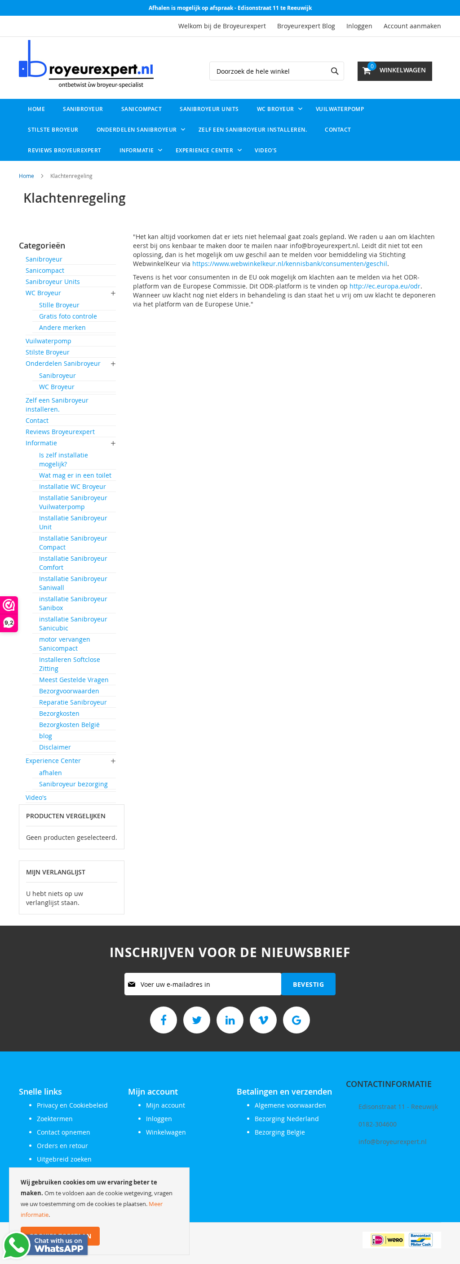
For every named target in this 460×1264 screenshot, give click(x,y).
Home (26, 175)
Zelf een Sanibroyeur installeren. (57, 404)
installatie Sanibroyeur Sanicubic (73, 623)
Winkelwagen (166, 1132)
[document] (99, 1211)
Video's (36, 797)
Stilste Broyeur (48, 352)
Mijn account (165, 1105)
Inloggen (359, 26)
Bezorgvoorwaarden (69, 691)
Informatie (41, 443)
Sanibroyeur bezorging (73, 784)
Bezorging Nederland (287, 1118)
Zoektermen (55, 1118)
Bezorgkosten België (69, 724)
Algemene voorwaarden (290, 1105)
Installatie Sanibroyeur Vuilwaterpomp (73, 502)
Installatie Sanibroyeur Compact (73, 542)
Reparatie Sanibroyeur (73, 702)
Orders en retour (62, 1145)
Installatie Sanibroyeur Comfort (73, 563)
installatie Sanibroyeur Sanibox (73, 603)
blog (45, 736)
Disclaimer (55, 747)
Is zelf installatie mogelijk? (63, 459)
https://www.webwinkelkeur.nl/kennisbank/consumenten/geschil (289, 263)
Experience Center (53, 760)
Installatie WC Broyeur (72, 486)
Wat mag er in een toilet (75, 475)
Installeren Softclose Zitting (69, 664)
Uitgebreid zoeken (64, 1159)
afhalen (50, 772)
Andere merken (62, 327)
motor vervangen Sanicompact (64, 643)
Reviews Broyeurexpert (60, 431)
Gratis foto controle (68, 316)
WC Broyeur (43, 292)
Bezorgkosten (59, 713)
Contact (37, 420)
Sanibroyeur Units (53, 281)
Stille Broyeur (59, 305)
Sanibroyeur (44, 259)
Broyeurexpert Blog (306, 26)
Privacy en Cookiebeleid (72, 1105)
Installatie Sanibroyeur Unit (73, 522)
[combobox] (276, 71)
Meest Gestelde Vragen (74, 679)
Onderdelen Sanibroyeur (63, 363)
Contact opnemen (63, 1132)
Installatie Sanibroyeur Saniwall (73, 583)
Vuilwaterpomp (48, 341)
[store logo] (86, 64)
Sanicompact (45, 270)
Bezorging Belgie (280, 1132)
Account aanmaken (412, 26)
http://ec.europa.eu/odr (384, 286)
